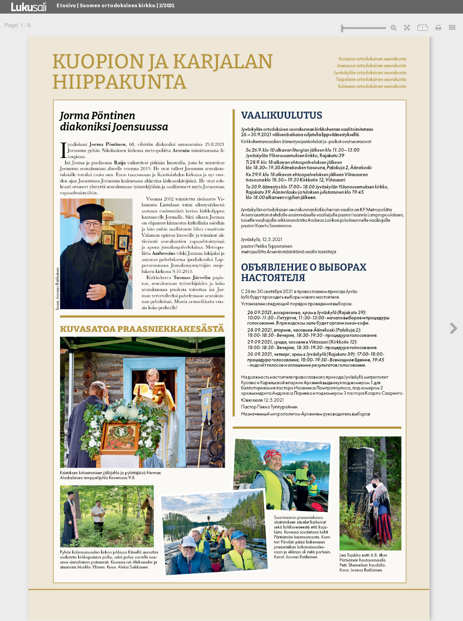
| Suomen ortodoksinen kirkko (116, 5)
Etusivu (66, 5)
